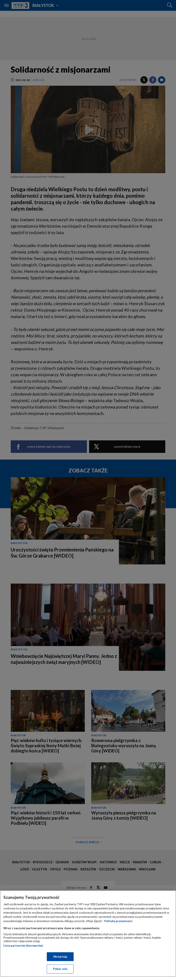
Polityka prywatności (118, 921)
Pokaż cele (60, 969)
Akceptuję (60, 956)
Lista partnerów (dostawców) (23, 945)
